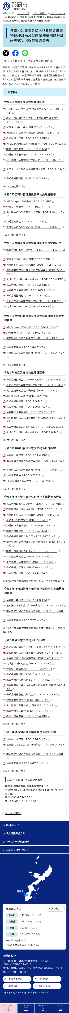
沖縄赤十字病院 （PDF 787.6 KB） (26, 455)
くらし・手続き (39, 13)
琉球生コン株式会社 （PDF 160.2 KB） (29, 259)
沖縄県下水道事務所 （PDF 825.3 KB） (29, 412)
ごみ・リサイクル (57, 13)
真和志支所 (44, 986)
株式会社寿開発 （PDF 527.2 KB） (26, 285)
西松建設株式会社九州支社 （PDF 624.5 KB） (33, 653)
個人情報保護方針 (15, 833)
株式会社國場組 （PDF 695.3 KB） (26, 531)
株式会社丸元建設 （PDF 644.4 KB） (28, 567)
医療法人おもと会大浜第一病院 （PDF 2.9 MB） (33, 470)
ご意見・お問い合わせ (17, 850)
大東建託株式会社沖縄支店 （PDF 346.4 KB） (33, 658)
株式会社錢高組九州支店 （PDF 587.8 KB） (31, 536)
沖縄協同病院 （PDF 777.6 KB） (25, 620)
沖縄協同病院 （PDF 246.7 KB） (25, 347)
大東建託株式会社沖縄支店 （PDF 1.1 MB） (31, 390)
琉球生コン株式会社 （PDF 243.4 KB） (29, 127)
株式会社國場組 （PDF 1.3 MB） (25, 401)
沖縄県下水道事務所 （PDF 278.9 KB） (29, 669)
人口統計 (55, 908)
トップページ (23, 13)
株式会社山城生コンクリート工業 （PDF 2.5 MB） (34, 647)
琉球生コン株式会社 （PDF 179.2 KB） (29, 663)
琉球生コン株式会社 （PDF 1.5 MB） (27, 520)
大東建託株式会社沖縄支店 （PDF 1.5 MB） (31, 133)
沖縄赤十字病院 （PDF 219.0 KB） (26, 207)
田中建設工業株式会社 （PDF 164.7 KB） (30, 562)
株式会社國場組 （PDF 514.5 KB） (26, 674)
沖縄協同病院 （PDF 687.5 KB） (25, 763)
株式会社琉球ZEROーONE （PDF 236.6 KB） (33, 427)
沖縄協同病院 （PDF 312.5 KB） (25, 221)
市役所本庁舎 (15, 979)
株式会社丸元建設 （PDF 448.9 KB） (28, 711)
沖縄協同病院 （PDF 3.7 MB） (24, 475)
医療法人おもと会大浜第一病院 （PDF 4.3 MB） (33, 227)
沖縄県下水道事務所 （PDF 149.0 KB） (29, 525)
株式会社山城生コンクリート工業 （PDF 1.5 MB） (33, 504)
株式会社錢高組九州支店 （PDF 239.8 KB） (31, 680)
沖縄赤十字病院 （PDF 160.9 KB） (26, 333)
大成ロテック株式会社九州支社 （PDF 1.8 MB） (33, 432)
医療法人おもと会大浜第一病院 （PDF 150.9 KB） (35, 605)
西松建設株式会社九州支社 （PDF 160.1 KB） (32, 509)
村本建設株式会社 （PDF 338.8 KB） (28, 556)
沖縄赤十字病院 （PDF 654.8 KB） (26, 600)
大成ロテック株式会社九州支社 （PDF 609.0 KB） (34, 144)
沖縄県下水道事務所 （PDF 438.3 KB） (29, 154)
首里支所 (43, 979)
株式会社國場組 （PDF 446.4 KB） (26, 296)
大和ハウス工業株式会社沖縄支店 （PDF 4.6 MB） (34, 385)
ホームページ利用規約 (18, 841)
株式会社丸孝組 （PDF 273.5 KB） (26, 138)
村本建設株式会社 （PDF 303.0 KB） (28, 700)
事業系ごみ (10, 17)
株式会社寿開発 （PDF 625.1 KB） (26, 573)
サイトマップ (12, 825)
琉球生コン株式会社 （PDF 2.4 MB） (27, 396)
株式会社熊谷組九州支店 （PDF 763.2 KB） (31, 694)
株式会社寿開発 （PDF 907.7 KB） (26, 149)
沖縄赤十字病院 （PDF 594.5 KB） (26, 739)
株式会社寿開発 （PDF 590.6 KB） (26, 407)
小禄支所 (13, 986)
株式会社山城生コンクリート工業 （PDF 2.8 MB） (34, 380)
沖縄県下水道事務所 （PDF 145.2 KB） (29, 290)
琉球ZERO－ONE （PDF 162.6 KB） (28, 306)
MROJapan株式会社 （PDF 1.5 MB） (28, 201)
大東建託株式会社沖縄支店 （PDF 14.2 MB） (32, 265)
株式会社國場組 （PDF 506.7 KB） (26, 178)
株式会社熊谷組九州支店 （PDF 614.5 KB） (31, 551)
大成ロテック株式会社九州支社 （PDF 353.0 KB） (34, 279)
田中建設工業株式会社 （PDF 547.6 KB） (30, 705)
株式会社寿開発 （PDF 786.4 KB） (26, 716)
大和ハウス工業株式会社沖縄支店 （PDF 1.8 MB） (34, 301)
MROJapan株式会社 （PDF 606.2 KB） (30, 327)
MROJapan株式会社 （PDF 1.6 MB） (29, 481)
